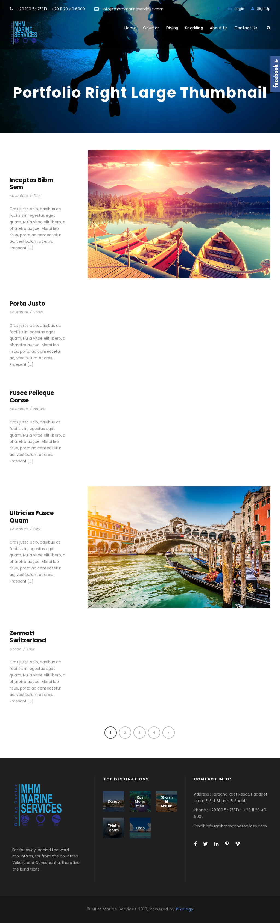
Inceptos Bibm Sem (31, 183)
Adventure (19, 195)
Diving (172, 28)
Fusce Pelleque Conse (32, 396)
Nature (39, 408)
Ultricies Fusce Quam (32, 516)
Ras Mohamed (140, 801)
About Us (219, 28)
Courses (151, 28)
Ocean (15, 649)
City (36, 529)
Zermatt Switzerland (28, 637)
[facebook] (218, 8)
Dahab (114, 801)
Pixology (185, 909)
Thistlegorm (114, 828)
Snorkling (194, 28)
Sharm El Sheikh (167, 801)
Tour (37, 195)
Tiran (140, 827)
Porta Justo (27, 303)
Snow (38, 312)
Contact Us (245, 28)
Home (130, 28)
